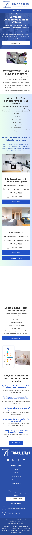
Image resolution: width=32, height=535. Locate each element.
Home (16, 469)
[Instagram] (13, 460)
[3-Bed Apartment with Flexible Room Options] (16, 179)
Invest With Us (16, 483)
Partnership (16, 480)
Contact (16, 487)
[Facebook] (7, 460)
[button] (15, 6)
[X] (18, 460)
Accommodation (16, 476)
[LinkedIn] (24, 460)
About (16, 472)
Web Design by (16, 523)
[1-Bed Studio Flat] (16, 231)
